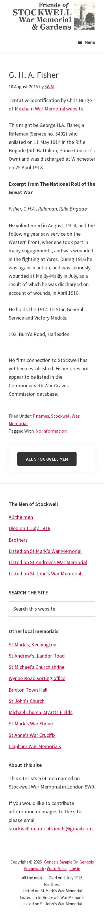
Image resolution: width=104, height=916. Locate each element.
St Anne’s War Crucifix (32, 735)
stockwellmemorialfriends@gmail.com (51, 828)
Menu (90, 42)
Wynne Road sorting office (37, 678)
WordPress (57, 868)
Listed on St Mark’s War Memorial (45, 551)
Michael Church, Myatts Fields (41, 712)
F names (41, 416)
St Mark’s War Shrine (31, 723)
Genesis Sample (58, 862)
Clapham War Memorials (35, 746)
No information (51, 431)
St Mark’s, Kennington (32, 644)
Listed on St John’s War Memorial (45, 573)
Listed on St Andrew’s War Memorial (48, 562)
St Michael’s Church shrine (36, 667)
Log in (74, 868)
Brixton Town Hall (28, 689)
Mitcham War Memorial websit (48, 108)
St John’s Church (26, 701)
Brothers (18, 539)
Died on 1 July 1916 (29, 528)
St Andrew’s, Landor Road (37, 655)
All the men (21, 517)
